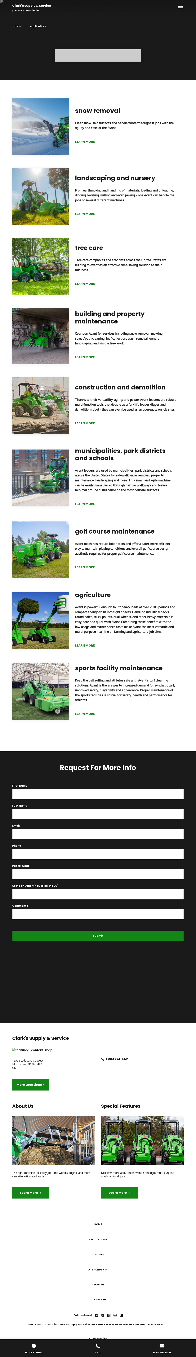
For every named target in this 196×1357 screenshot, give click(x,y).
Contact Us (98, 1299)
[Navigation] (180, 8)
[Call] (98, 1346)
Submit (98, 936)
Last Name (19, 805)
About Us (98, 1284)
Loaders (98, 1254)
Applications (38, 26)
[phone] (103, 1059)
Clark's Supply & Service (31, 5)
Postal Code (21, 866)
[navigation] (101, 1262)
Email (16, 825)
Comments (20, 905)
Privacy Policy (98, 1338)
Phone (16, 845)
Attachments (98, 1269)
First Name (19, 785)
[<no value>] (96, 1315)
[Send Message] (162, 1346)
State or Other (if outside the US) (35, 886)
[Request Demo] (34, 1346)
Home (17, 26)
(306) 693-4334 (117, 1059)
